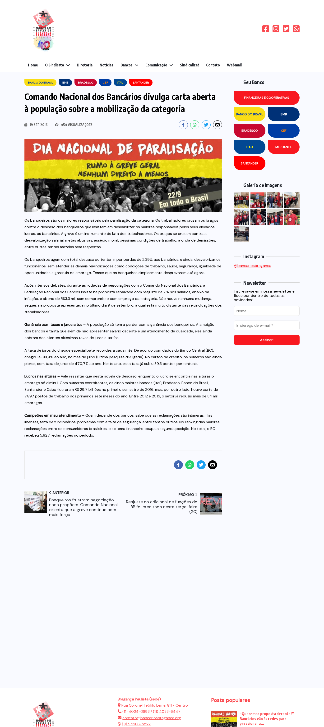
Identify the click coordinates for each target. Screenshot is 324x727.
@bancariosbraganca (252, 265)
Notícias (106, 65)
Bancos (126, 65)
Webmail (234, 65)
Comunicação (156, 65)
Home (33, 65)
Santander (249, 163)
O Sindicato (54, 65)
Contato (213, 65)
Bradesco (249, 131)
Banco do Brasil (249, 114)
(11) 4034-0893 (136, 711)
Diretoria (85, 65)
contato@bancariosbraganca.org (151, 717)
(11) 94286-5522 (136, 724)
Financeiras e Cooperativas (266, 98)
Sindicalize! (189, 65)
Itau (249, 147)
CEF (284, 131)
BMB (284, 114)
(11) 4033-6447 (167, 711)
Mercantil (283, 147)
